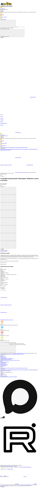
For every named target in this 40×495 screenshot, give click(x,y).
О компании (2, 147)
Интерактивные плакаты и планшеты (6, 319)
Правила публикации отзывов (5, 370)
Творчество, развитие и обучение (6, 304)
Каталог (1, 355)
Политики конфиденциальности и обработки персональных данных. (11, 354)
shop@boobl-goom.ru (3, 375)
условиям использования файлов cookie (26, 484)
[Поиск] (8, 24)
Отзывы (26, 147)
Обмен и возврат (28, 149)
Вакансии (23, 147)
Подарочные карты (34, 149)
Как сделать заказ (7, 149)
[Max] (20, 415)
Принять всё (2, 486)
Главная (2, 476)
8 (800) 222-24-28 (3, 374)
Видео (2, 249)
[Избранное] (7, 104)
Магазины (2, 149)
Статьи (14, 147)
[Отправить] (8, 349)
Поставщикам (10, 147)
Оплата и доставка (22, 149)
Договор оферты (18, 147)
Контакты (6, 147)
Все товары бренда (4, 297)
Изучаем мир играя (3, 312)
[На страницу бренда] (0, 297)
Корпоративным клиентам (14, 149)
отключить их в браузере (4, 485)
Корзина (24, 476)
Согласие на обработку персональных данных (21, 353)
